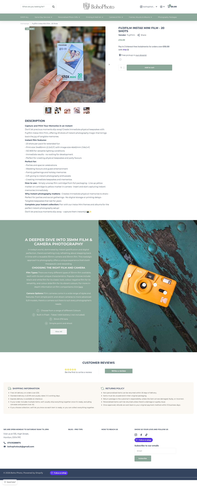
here (80, 287)
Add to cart (149, 67)
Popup (120, 59)
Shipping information (26, 388)
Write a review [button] (119, 371)
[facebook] (141, 435)
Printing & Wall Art (93, 17)
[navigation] (48, 110)
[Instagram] (136, 435)
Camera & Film (115, 17)
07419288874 (14, 443)
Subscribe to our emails (147, 445)
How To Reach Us (109, 429)
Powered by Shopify (33, 473)
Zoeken (53, 6)
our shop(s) (141, 55)
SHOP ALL (24, 17)
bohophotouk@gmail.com (20, 446)
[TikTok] (146, 435)
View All (58, 332)
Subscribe (142, 458)
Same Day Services (42, 17)
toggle (38, 311)
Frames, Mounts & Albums (139, 17)
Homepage (24, 23)
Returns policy (114, 388)
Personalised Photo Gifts (68, 17)
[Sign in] (162, 6)
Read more (155, 284)
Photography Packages (167, 17)
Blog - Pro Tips (75, 429)
